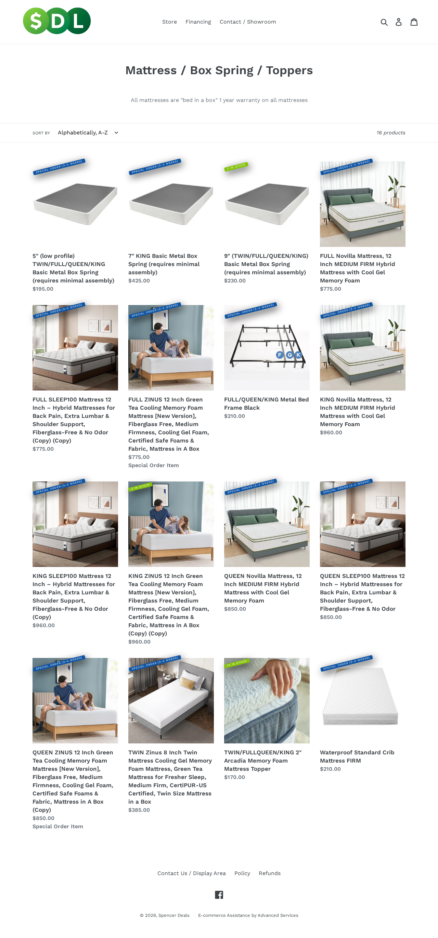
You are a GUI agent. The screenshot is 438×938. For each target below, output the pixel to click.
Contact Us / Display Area (191, 873)
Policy (242, 873)
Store (169, 21)
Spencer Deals (174, 915)
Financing (198, 21)
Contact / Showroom (248, 21)
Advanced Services (278, 915)
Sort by (41, 133)
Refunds (270, 873)
